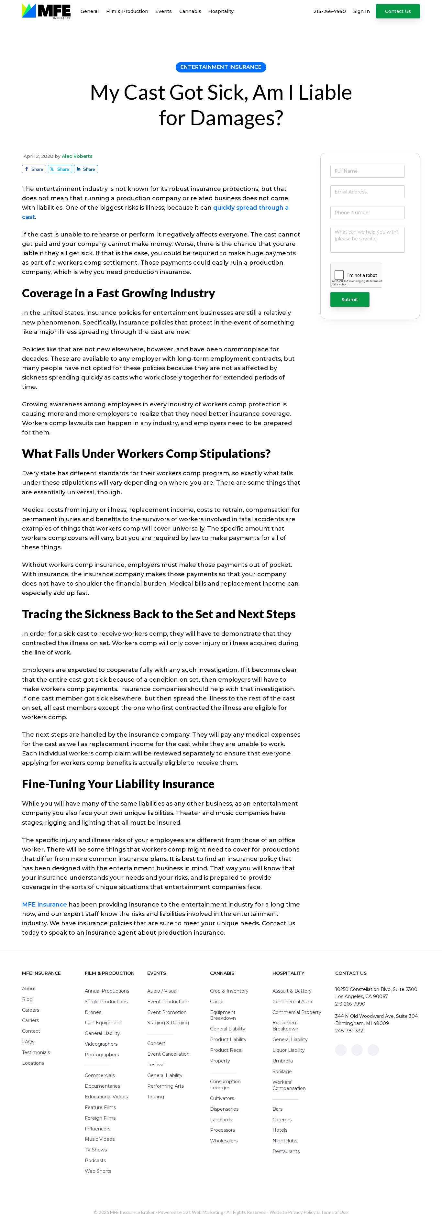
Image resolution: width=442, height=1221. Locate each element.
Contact (31, 1031)
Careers (30, 1010)
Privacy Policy (301, 1212)
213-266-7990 (350, 1004)
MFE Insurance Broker (132, 1212)
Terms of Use (334, 1212)
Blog (27, 999)
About (29, 989)
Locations (33, 1063)
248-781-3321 (350, 1031)
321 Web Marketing (203, 1212)
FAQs (28, 1042)
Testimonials (36, 1052)
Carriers (30, 1020)
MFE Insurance (44, 904)
